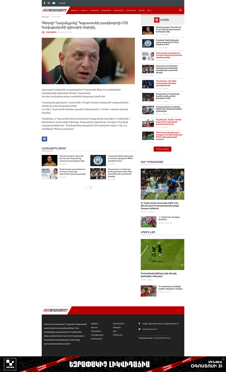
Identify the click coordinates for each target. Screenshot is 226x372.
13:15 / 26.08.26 (162, 114)
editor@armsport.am (150, 329)
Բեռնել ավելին (162, 149)
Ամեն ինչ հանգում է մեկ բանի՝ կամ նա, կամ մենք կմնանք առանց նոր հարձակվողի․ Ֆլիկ (71, 158)
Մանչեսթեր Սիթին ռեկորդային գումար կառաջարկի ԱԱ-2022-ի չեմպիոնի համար (120, 158)
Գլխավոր (45, 17)
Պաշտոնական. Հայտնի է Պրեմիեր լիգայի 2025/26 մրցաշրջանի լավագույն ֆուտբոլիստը (169, 122)
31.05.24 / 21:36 (64, 32)
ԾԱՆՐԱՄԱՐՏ (131, 10)
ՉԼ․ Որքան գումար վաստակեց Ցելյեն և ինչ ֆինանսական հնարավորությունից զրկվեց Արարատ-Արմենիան (160, 206)
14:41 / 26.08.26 (162, 88)
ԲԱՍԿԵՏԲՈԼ (94, 10)
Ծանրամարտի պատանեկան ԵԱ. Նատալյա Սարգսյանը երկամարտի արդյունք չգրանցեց (72, 171)
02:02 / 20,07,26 (166, 223)
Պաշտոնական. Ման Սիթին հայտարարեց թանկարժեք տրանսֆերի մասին (166, 83)
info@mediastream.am (162, 338)
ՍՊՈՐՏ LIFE (117, 335)
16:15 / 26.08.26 (162, 60)
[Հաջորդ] (90, 187)
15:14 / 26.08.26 (149, 76)
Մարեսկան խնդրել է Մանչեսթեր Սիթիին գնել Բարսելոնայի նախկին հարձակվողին (169, 109)
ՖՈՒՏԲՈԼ (74, 10)
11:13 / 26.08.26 (149, 142)
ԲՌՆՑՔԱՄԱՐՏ (106, 10)
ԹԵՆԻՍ (83, 10)
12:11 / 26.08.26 (162, 127)
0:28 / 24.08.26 (147, 280)
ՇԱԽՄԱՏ (141, 10)
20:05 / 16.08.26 (165, 292)
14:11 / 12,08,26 (148, 212)
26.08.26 (64, 164)
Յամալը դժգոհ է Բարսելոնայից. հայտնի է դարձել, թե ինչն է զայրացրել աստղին (168, 96)
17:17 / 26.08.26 (162, 35)
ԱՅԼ (148, 10)
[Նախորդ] (86, 187)
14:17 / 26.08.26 (162, 101)
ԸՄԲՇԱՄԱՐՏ (118, 10)
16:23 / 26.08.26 (162, 48)
